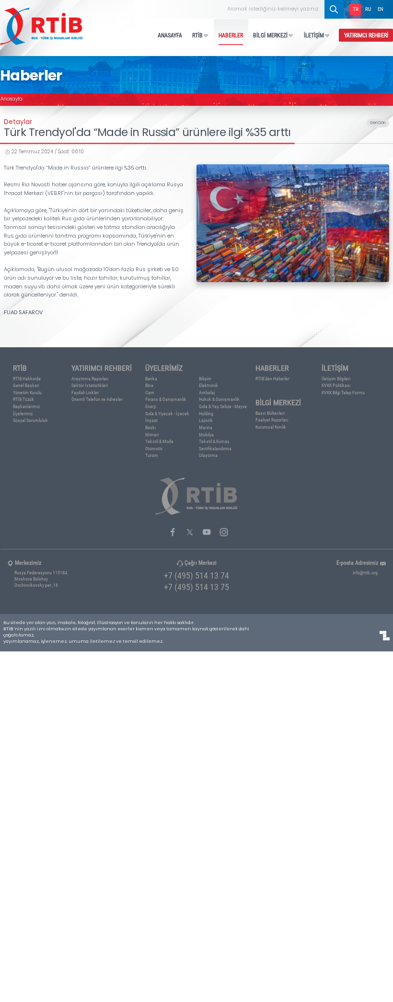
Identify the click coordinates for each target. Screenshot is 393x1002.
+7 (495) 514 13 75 (196, 586)
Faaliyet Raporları (271, 420)
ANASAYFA (170, 35)
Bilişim (205, 379)
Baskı (150, 427)
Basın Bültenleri (270, 413)
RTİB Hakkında (27, 379)
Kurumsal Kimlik (270, 427)
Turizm (151, 455)
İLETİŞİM (314, 35)
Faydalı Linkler (85, 392)
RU (368, 8)
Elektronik (208, 385)
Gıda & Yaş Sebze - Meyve (223, 406)
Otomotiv (153, 448)
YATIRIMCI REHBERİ (366, 35)
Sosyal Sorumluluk (30, 420)
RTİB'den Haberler (272, 379)
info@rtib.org (365, 572)
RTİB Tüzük (23, 399)
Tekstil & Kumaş (214, 441)
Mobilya (206, 435)
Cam (149, 392)
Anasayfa (11, 99)
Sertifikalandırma (215, 448)
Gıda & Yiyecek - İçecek (167, 413)
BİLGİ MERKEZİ (270, 35)
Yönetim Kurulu (27, 392)
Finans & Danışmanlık (165, 399)
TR (355, 8)
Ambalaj (207, 392)
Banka (151, 379)
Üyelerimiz (23, 413)
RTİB (197, 35)
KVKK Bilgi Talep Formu (343, 392)
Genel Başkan (26, 385)
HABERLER (231, 35)
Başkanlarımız (26, 406)
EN (380, 8)
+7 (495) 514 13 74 (196, 575)
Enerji (150, 406)
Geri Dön (377, 123)
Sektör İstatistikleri (89, 385)
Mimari (152, 435)
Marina (205, 427)
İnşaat (151, 420)
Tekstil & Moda (159, 441)
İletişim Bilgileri (336, 379)
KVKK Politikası (336, 385)
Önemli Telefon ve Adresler (97, 399)
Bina (149, 385)
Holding (206, 413)
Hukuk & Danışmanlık (219, 399)
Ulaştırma (208, 455)
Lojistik (206, 420)
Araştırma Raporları (89, 379)
